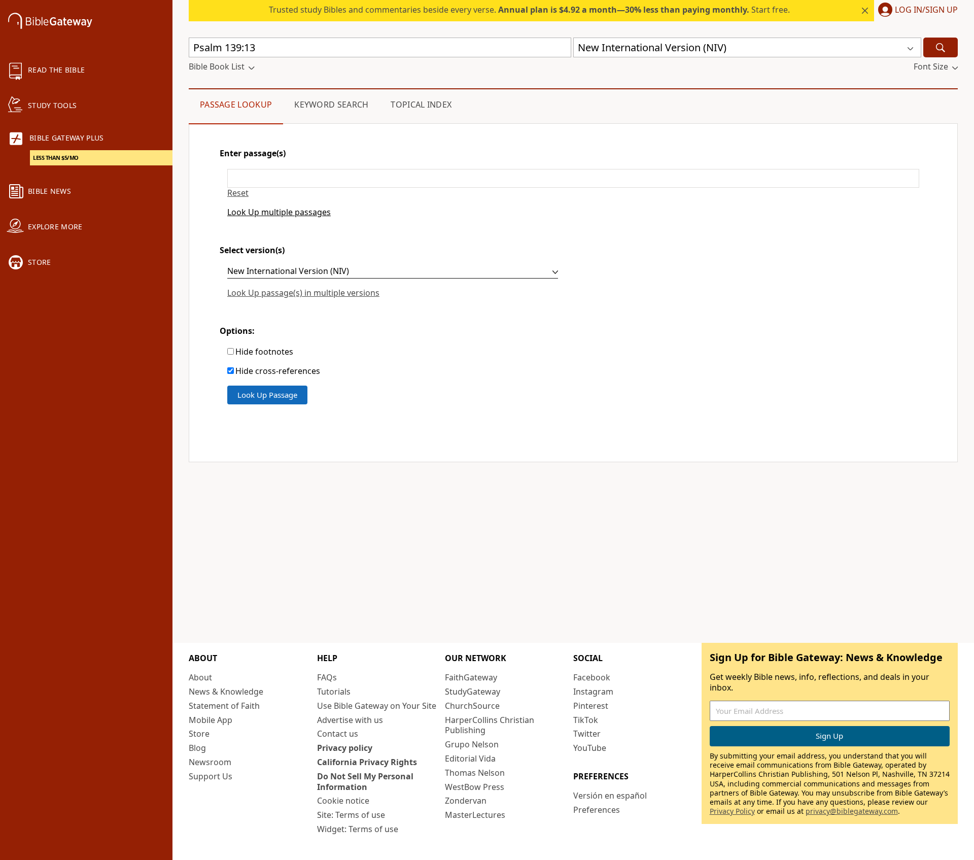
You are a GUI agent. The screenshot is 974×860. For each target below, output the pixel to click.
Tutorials (334, 691)
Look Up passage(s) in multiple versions (303, 292)
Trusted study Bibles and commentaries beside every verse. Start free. (529, 9)
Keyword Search (331, 104)
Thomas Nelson (475, 772)
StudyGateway (472, 691)
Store (199, 733)
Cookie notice (343, 800)
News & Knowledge (226, 691)
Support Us (210, 776)
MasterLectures (475, 814)
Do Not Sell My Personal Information (365, 782)
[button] (916, 10)
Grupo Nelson (472, 744)
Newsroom (210, 762)
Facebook (591, 677)
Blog (197, 747)
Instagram (593, 691)
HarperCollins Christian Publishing (489, 725)
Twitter (587, 733)
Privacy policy (344, 747)
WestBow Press (474, 787)
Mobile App (210, 720)
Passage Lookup (236, 104)
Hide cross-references (277, 371)
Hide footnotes (264, 352)
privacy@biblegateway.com (852, 811)
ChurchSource (472, 705)
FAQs (327, 677)
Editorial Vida (470, 758)
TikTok (585, 720)
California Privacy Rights (367, 762)
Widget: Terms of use (357, 829)
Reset (238, 193)
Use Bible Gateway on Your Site (376, 705)
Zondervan (465, 800)
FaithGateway (471, 677)
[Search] (940, 47)
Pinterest (590, 705)
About (200, 677)
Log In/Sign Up (926, 10)
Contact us (337, 733)
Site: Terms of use (351, 814)
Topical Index (421, 104)
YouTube (589, 747)
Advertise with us (350, 720)
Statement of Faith (224, 705)
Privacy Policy (732, 811)
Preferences (596, 809)
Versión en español (610, 795)
